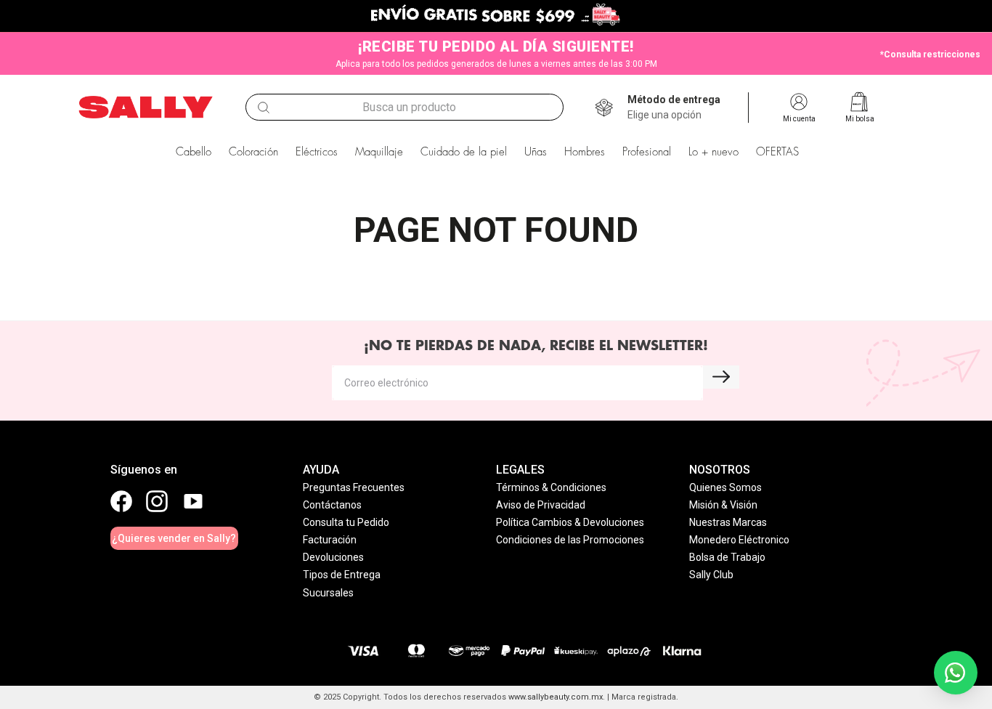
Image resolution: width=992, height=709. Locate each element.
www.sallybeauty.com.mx (555, 697)
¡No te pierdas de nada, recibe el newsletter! (536, 345)
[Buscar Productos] (263, 107)
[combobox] (404, 107)
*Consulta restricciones (930, 54)
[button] (673, 107)
